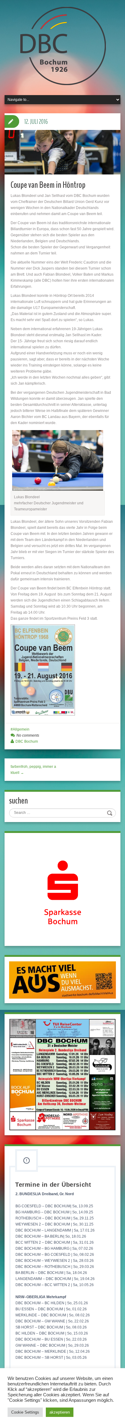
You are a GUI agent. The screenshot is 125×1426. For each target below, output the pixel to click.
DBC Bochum (26, 741)
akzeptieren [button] (59, 1412)
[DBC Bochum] (62, 46)
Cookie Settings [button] (25, 1412)
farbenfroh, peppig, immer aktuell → (33, 769)
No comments (27, 735)
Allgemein (21, 729)
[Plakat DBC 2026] (62, 1074)
